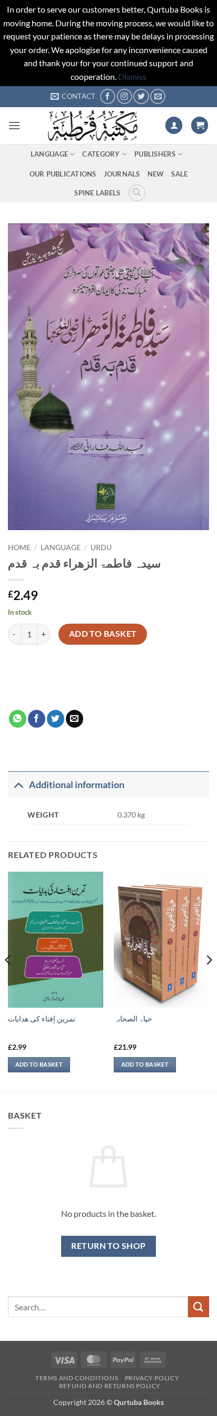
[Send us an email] (157, 96)
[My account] (173, 125)
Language (49, 154)
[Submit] (198, 1306)
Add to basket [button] (39, 1064)
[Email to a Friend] (74, 719)
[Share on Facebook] (36, 719)
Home (19, 547)
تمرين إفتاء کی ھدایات (41, 1019)
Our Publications (62, 174)
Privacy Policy (152, 1378)
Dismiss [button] (132, 76)
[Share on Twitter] (55, 719)
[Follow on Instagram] (124, 96)
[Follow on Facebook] (107, 96)
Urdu (101, 547)
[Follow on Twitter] (141, 96)
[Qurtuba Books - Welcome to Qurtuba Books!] (92, 125)
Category (101, 154)
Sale (179, 174)
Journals (122, 174)
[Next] (208, 981)
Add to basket (103, 633)
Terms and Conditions (76, 1378)
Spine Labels (97, 193)
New (155, 174)
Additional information (76, 784)
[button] (14, 125)
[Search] (137, 192)
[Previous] (8, 981)
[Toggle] (18, 784)
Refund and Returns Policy (110, 1386)
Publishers (155, 154)
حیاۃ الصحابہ (133, 1019)
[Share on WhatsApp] (17, 719)
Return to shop (108, 1245)
